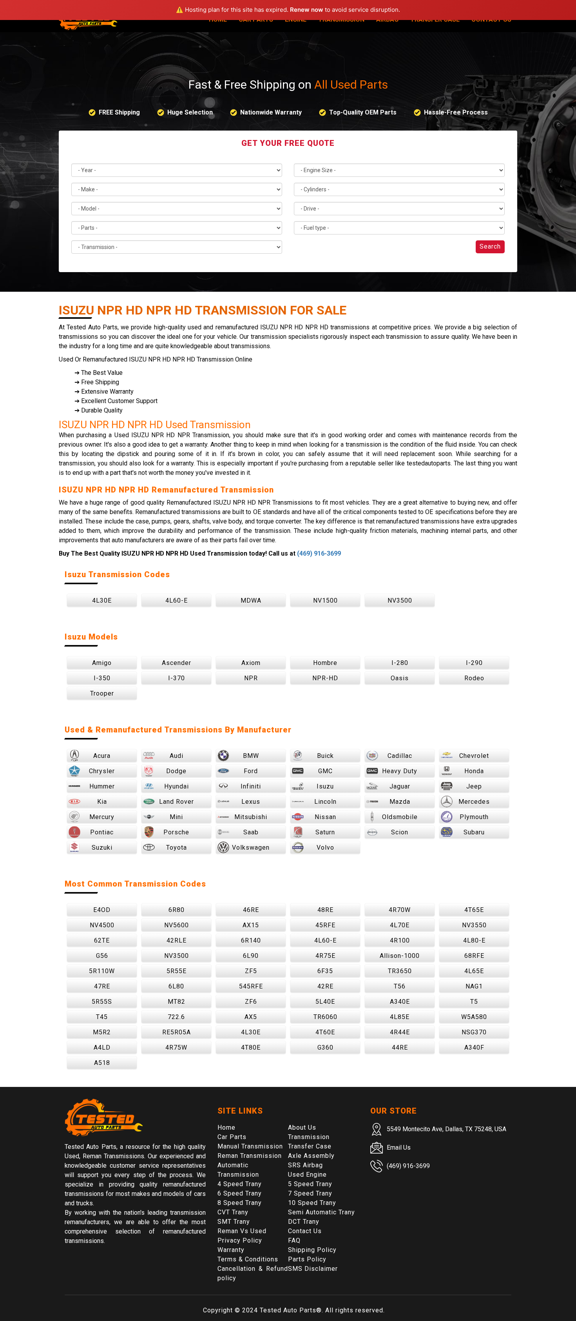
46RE (251, 910)
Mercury (101, 817)
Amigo (102, 663)
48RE (325, 910)
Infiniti (251, 786)
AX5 (251, 1017)
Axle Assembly (311, 1155)
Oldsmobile (400, 817)
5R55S (102, 1001)
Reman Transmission (249, 1155)
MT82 (176, 1001)
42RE (325, 986)
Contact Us (305, 1231)
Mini (176, 817)
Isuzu (325, 786)
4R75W (176, 1047)
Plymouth (474, 817)
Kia (102, 801)
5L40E (325, 1001)
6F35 (325, 971)
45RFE (325, 925)
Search (490, 246)
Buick (325, 756)
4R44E (400, 1032)
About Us (302, 1127)
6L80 (176, 986)
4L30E (102, 600)
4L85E (399, 1017)
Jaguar (399, 786)
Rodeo (474, 678)
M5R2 (102, 1032)
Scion (399, 832)
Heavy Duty (399, 771)
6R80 (176, 910)
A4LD (102, 1047)
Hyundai (176, 786)
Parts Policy (307, 1259)
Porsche (176, 832)
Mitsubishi (250, 817)
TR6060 (325, 1017)
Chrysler (102, 771)
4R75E (325, 955)
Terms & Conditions (247, 1259)
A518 (102, 1063)
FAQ (294, 1240)
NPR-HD (325, 678)
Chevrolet (474, 756)
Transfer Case (309, 1146)
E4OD (101, 910)
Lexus (250, 801)
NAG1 (474, 986)
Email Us (399, 1147)
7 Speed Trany (310, 1193)
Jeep (474, 786)
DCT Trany (303, 1221)
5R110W (102, 971)
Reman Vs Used (241, 1231)
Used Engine (307, 1174)
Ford (251, 771)
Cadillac (400, 756)
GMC (325, 771)
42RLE (177, 940)
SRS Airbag (305, 1165)
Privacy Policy (239, 1240)
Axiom (251, 663)
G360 (325, 1047)
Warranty (231, 1250)
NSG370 (474, 1032)
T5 (474, 1001)
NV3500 (400, 600)
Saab (251, 832)
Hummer (102, 786)
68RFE (474, 955)
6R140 (251, 940)
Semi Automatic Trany (321, 1212)
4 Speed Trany (239, 1184)
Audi (176, 756)
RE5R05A (176, 1032)
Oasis (400, 678)
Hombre (325, 663)
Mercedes (474, 801)
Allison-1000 (400, 955)
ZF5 (251, 971)
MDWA (251, 600)
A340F (474, 1047)
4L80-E (474, 940)
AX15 (251, 925)
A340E (400, 1001)
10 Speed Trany (312, 1203)
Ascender (176, 663)
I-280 (399, 663)
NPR (251, 678)
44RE (400, 1047)
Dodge (176, 771)
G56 (102, 955)
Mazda (399, 801)
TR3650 (400, 971)
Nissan (325, 817)
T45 (102, 1017)
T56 (400, 986)
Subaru (474, 832)
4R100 (400, 940)
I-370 (176, 678)
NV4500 (102, 925)
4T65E (474, 910)
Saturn (325, 832)
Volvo (325, 847)
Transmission (309, 1137)
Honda (474, 771)
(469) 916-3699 (319, 553)
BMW (251, 756)
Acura (101, 756)
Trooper (102, 693)
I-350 (102, 678)
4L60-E (176, 600)
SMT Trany (233, 1221)
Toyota (176, 847)
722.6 (176, 1017)
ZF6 (251, 1001)
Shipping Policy (312, 1250)
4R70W (400, 910)
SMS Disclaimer (313, 1268)
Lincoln (325, 801)
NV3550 (474, 925)
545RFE (251, 986)
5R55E (177, 971)
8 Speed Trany (239, 1203)
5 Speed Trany (310, 1184)
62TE (102, 940)
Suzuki (102, 847)
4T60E (325, 1032)
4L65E (474, 971)
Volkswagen (251, 847)
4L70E (399, 925)
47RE (102, 986)
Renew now (306, 9)
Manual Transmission (250, 1146)
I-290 (474, 663)
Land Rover (176, 801)
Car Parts (231, 1137)
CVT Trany (232, 1212)
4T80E (251, 1047)
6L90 (251, 955)
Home (226, 1127)
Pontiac (102, 832)
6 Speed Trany (239, 1193)
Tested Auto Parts (288, 1310)
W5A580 (474, 1017)
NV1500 (325, 600)
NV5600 (176, 925)
